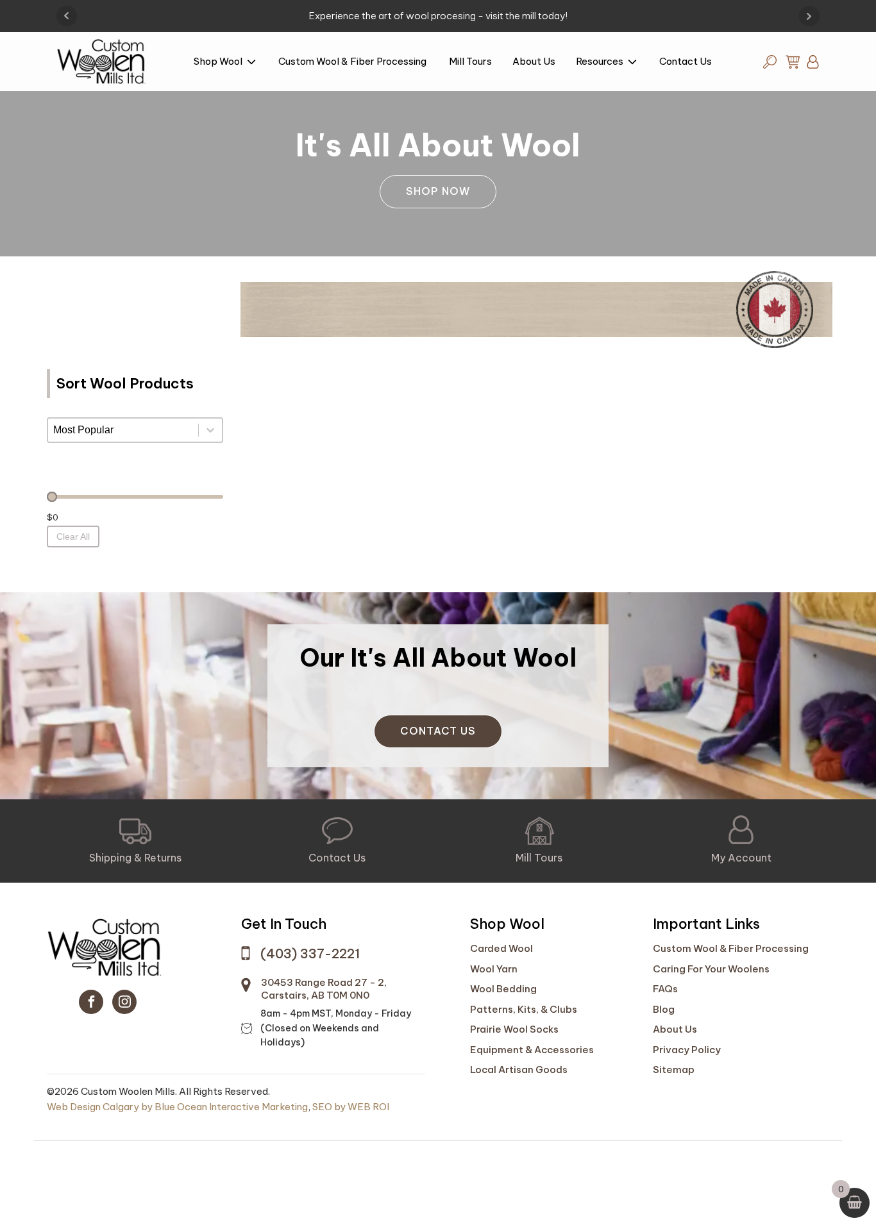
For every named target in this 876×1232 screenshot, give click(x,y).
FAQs (665, 989)
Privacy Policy (687, 1050)
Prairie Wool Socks (514, 1029)
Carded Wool (501, 948)
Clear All (73, 536)
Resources (599, 61)
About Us (533, 61)
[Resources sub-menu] (635, 63)
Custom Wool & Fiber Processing (353, 61)
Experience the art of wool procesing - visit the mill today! (438, 16)
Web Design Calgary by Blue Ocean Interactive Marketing (177, 1107)
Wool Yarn (494, 969)
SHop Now (438, 191)
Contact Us (685, 61)
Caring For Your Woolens (711, 969)
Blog (664, 1009)
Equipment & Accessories (532, 1050)
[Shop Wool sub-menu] (254, 63)
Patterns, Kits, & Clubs (523, 1009)
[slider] (52, 497)
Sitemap (674, 1069)
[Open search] (769, 61)
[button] (135, 841)
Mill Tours (470, 61)
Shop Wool (218, 61)
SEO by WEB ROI (350, 1107)
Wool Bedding (503, 989)
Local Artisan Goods (519, 1069)
